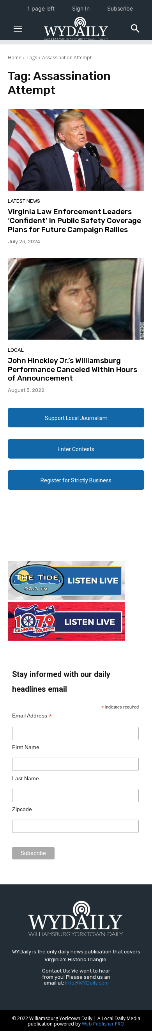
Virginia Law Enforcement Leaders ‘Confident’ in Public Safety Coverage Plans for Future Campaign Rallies (74, 220)
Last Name (25, 778)
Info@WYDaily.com (87, 983)
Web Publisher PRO (103, 1023)
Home (14, 57)
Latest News (24, 201)
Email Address (32, 715)
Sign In (81, 8)
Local (16, 350)
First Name (25, 747)
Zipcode (22, 809)
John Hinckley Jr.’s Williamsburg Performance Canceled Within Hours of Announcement (72, 369)
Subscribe (120, 8)
